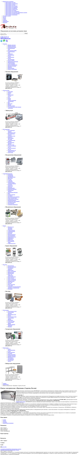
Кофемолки (10, 239)
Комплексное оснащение (8, 1)
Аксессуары (10, 152)
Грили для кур (11, 277)
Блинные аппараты (12, 266)
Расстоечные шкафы (12, 50)
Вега (9, 102)
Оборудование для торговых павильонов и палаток (16, 12)
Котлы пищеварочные (12, 64)
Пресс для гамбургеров (10, 275)
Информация (5, 21)
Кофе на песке (11, 240)
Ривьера (9, 92)
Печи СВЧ (10, 282)
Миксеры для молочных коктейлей (11, 228)
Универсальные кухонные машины (12, 183)
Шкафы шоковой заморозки (11, 325)
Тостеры (9, 283)
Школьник (10, 103)
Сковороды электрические (11, 54)
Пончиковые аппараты (10, 268)
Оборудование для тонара (10, 10)
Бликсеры (10, 186)
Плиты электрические (11, 57)
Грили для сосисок (12, 280)
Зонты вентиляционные (11, 349)
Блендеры (10, 233)
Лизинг (4, 18)
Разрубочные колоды (10, 360)
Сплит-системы (11, 321)
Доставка (5, 421)
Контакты (5, 22)
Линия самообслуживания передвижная (12, 100)
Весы (9, 193)
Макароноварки (11, 62)
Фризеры (10, 326)
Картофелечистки (11, 177)
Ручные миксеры (11, 194)
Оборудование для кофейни (11, 8)
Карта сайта (3, 446)
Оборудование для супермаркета (12, 11)
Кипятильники (11, 68)
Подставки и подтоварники (11, 358)
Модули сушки (11, 144)
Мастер (9, 104)
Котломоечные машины (11, 143)
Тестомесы (10, 195)
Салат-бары (10, 91)
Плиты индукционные (11, 59)
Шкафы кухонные (11, 356)
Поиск (26, 33)
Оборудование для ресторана (11, 3)
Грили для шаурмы (12, 271)
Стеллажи (10, 353)
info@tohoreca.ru (5, 38)
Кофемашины (11, 237)
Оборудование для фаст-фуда (11, 9)
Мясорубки (10, 178)
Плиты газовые (11, 60)
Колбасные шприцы (12, 189)
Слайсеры (10, 180)
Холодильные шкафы (11, 323)
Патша (9, 98)
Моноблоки (10, 320)
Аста (9, 97)
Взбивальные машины (11, 191)
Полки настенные (11, 354)
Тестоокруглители (12, 202)
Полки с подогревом (12, 69)
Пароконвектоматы (12, 47)
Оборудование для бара (10, 4)
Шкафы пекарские (12, 46)
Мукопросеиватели (12, 200)
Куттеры (9, 179)
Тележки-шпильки (12, 355)
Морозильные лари (12, 314)
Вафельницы (10, 270)
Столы (9, 351)
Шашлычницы (11, 272)
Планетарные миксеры (13, 192)
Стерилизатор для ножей (13, 199)
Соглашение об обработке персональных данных (10, 449)
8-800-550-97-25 (4, 37)
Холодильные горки (12, 316)
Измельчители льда (12, 236)
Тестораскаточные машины (13, 196)
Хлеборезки (10, 174)
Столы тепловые (11, 63)
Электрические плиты (20, 401)
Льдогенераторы (11, 235)
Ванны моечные (11, 352)
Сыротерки (10, 181)
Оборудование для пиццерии (11, 7)
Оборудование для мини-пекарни (12, 13)
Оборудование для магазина (11, 14)
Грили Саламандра (12, 279)
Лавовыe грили (11, 281)
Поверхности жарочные (13, 61)
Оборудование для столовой (11, 5)
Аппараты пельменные (13, 204)
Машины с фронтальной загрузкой (10, 138)
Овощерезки (10, 175)
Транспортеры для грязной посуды (12, 151)
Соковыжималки (11, 231)
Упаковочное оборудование (14, 201)
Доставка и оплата (7, 15)
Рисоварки (10, 288)
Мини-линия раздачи (10, 95)
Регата (9, 93)
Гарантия (5, 20)
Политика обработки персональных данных (9, 450)
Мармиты (10, 67)
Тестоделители (11, 203)
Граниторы (10, 232)
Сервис (4, 19)
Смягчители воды (11, 243)
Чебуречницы (11, 273)
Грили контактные (12, 276)
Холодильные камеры (11, 318)
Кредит (4, 16)
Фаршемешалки (11, 188)
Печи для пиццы (11, 284)
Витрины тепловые (12, 65)
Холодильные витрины (11, 313)
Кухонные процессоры (10, 185)
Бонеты (9, 315)
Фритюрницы (11, 265)
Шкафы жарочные (12, 45)
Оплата (4, 420)
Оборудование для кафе (10, 2)
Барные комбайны (12, 234)
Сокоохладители (11, 230)
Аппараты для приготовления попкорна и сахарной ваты (14, 287)
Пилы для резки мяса (12, 197)
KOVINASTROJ (11, 105)
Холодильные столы (12, 311)
